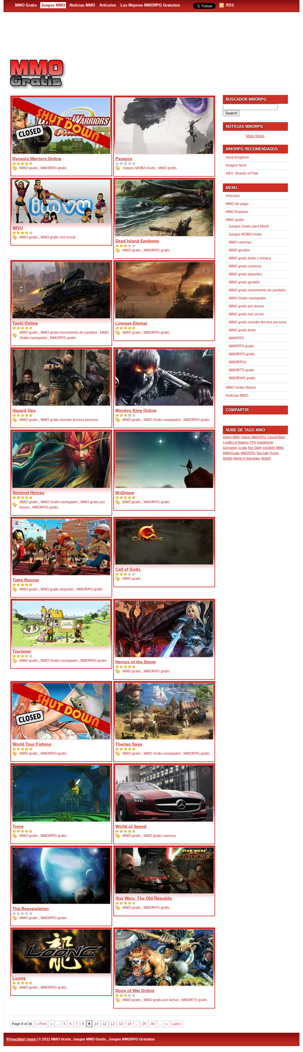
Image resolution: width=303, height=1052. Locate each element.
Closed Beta (276, 437)
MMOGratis (231, 453)
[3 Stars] (23, 163)
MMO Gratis (26, 5)
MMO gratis (29, 168)
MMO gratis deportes (57, 589)
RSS (230, 5)
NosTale (262, 453)
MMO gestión (239, 250)
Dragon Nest (236, 165)
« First (41, 1024)
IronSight (268, 447)
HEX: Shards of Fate (242, 173)
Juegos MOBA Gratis (139, 168)
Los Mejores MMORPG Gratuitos (150, 5)
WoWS (266, 458)
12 (113, 1024)
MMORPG (248, 453)
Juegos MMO (53, 5)
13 (121, 1024)
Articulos (233, 196)
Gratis (242, 447)
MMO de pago (237, 204)
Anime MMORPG (253, 437)
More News (255, 136)
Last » (177, 1024)
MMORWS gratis (242, 378)
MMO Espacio (237, 212)
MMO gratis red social (58, 237)
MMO (280, 447)
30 (153, 1024)
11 (105, 1024)
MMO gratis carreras (160, 836)
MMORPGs (238, 362)
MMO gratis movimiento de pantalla (69, 332)
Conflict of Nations (236, 442)
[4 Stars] (27, 163)
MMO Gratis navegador (162, 420)
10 (96, 1024)
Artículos (107, 5)
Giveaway (230, 447)
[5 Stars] (31, 163)
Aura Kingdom (237, 157)
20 (144, 1024)
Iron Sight (255, 447)
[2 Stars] (19, 163)
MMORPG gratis (54, 168)
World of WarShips (246, 458)
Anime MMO (232, 437)
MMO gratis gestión (244, 282)
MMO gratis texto (242, 330)
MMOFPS (236, 338)
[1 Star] (14, 163)
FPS (253, 442)
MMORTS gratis (194, 1000)
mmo (31, 1039)
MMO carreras (240, 242)
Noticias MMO (82, 5)
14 (129, 1024)
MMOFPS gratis (241, 346)
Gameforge (265, 442)
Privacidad (16, 1039)
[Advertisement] (186, 71)
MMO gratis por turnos (161, 1000)
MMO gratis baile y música (250, 258)
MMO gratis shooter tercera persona (69, 420)
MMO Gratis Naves (241, 387)
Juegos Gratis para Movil (249, 226)
